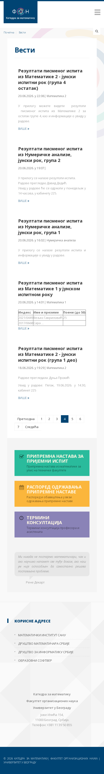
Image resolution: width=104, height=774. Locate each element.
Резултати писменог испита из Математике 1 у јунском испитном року (50, 288)
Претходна (26, 419)
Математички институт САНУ (42, 635)
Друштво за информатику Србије (46, 652)
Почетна (9, 32)
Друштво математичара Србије (44, 643)
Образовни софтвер (35, 660)
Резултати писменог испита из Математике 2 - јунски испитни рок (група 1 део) (50, 354)
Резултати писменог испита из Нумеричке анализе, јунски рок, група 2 (50, 154)
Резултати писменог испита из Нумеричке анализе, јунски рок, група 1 (50, 226)
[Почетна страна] (52, 12)
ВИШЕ (23, 129)
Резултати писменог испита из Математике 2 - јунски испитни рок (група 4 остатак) (50, 79)
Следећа (31, 427)
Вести (22, 32)
